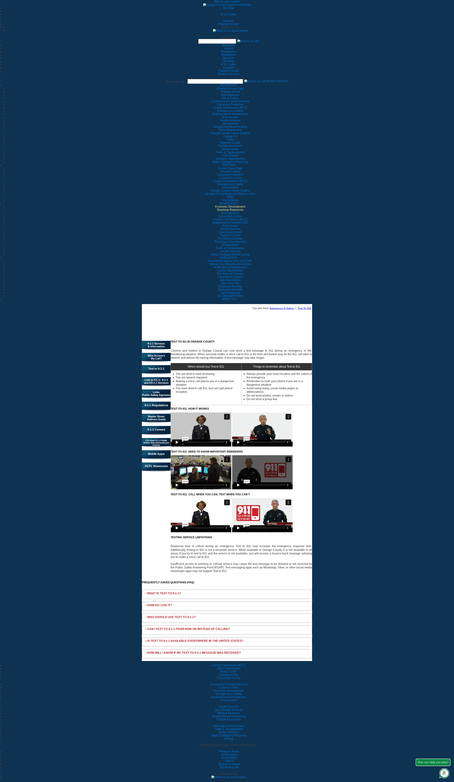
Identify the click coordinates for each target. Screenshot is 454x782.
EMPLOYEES (228, 257)
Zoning (228, 738)
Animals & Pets (228, 674)
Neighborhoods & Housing (228, 716)
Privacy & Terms (228, 751)
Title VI (229, 760)
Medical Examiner (228, 713)
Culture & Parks (229, 687)
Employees (229, 54)
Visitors (228, 48)
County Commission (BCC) (229, 665)
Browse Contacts (229, 764)
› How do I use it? (159, 605)
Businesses (228, 51)
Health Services (229, 706)
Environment (229, 700)
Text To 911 (304, 308)
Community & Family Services (230, 101)
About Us (228, 57)
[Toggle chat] (443, 772)
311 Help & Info (229, 767)
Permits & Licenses (229, 719)
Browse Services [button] (277, 81)
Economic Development (229, 690)
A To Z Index (228, 14)
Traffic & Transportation (228, 729)
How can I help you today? (433, 762)
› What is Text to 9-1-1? (163, 593)
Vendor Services (228, 732)
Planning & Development (228, 725)
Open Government (228, 668)
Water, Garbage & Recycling (228, 735)
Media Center (228, 671)
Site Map (228, 8)
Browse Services (228, 73)
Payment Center (228, 24)
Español (228, 20)
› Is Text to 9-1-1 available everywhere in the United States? (194, 640)
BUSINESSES (228, 203)
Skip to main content (227, 1)
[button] (248, 41)
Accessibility (229, 757)
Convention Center (228, 677)
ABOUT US (228, 299)
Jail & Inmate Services (229, 709)
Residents (228, 45)
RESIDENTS (228, 85)
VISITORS (228, 165)
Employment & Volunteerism (229, 697)
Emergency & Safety (282, 308)
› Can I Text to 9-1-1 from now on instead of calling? (188, 628)
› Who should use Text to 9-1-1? (171, 617)
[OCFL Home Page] (227, 4)
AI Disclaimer (229, 754)
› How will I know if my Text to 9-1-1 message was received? (193, 652)
